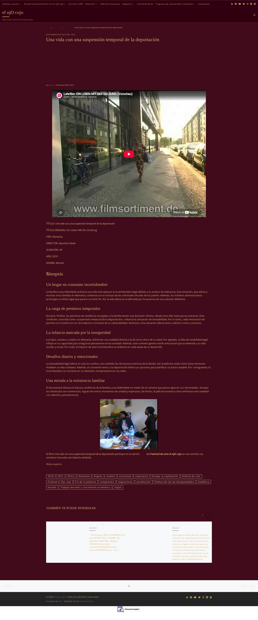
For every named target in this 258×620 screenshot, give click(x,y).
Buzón (175, 527)
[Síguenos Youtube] (240, 3)
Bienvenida (57, 27)
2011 (143, 454)
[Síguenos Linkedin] (251, 3)
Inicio (48, 27)
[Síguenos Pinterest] (255, 3)
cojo (51, 85)
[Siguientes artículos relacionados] (209, 515)
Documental (68, 27)
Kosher (93, 527)
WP (60, 601)
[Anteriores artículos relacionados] (202, 515)
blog (64, 464)
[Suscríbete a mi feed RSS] (232, 3)
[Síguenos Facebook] (236, 3)
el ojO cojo (59, 597)
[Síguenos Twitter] (244, 3)
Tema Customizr (86, 601)
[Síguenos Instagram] (247, 3)
